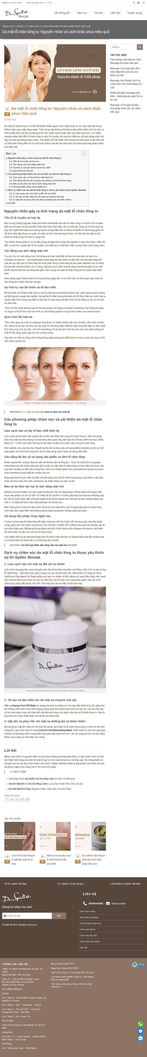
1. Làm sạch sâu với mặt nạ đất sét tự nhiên (34, 193)
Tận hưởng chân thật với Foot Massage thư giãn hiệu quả (125, 61)
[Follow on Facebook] (134, 3)
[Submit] (140, 47)
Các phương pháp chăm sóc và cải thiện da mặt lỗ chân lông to (39, 174)
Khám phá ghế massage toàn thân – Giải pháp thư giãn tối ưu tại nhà (126, 96)
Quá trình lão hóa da (23, 171)
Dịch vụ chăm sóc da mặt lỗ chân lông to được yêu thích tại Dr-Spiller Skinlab (47, 190)
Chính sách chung (87, 911)
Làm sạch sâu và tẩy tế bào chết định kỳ (33, 177)
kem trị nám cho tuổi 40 (57, 411)
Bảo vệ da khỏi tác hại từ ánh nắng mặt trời (34, 184)
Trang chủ (8, 26)
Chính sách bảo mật (88, 935)
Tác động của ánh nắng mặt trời (29, 164)
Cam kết (83, 947)
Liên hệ (115, 12)
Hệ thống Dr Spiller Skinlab (125, 883)
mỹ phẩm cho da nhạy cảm (39, 778)
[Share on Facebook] (7, 799)
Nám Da (11, 119)
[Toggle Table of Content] (82, 153)
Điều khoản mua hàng (89, 917)
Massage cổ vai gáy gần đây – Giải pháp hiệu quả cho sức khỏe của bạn (125, 71)
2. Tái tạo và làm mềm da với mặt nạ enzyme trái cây (38, 197)
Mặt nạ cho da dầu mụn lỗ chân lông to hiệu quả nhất (23, 859)
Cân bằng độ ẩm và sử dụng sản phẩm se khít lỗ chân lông (42, 180)
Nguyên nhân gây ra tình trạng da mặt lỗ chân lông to (34, 158)
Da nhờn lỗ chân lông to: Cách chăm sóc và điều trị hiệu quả (93, 859)
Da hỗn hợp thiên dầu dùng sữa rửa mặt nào (44, 545)
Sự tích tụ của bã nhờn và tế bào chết (31, 168)
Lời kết (11, 203)
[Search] (144, 3)
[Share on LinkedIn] (27, 799)
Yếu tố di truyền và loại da (26, 161)
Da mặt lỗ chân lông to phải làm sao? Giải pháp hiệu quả (58, 859)
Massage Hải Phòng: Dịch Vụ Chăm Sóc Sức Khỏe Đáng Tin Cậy (126, 84)
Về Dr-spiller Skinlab (15, 883)
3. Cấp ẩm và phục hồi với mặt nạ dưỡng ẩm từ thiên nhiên (42, 200)
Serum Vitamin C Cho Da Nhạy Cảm (28, 784)
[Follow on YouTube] (138, 3)
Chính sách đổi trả (87, 929)
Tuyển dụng (134, 12)
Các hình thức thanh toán (90, 923)
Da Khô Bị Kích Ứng (20, 789)
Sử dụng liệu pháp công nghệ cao (30, 187)
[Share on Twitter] (12, 799)
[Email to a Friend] (17, 799)
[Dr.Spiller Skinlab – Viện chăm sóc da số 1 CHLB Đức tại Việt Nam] (16, 13)
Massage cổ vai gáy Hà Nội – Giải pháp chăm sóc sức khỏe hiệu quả (125, 108)
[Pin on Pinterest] (22, 799)
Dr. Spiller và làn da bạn (70, 883)
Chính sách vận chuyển (90, 941)
